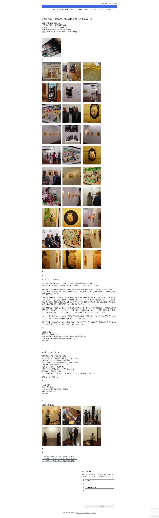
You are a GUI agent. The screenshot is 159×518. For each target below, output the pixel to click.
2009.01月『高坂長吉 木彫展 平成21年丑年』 (59, 459)
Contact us (111, 9)
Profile (94, 9)
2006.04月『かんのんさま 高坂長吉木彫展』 (58, 461)
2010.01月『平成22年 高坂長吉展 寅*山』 (58, 456)
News (72, 9)
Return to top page (60, 9)
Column (102, 9)
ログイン (94, 513)
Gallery (80, 9)
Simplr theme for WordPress (83, 513)
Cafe (86, 9)
